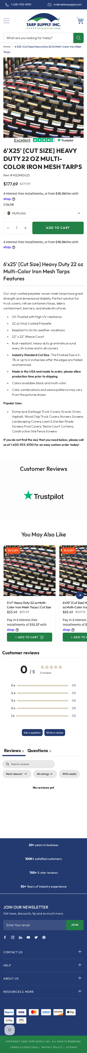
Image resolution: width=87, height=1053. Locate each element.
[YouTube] (28, 937)
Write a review (54, 732)
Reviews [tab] (14, 750)
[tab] (39, 751)
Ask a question (32, 732)
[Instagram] (12, 937)
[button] (6, 21)
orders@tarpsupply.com (68, 4)
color (9, 204)
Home (6, 46)
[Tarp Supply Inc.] (43, 20)
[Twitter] (36, 937)
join (75, 924)
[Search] (78, 38)
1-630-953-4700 (21, 4)
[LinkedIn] (20, 937)
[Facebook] (4, 937)
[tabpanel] (43, 798)
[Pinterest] (44, 937)
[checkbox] (69, 774)
